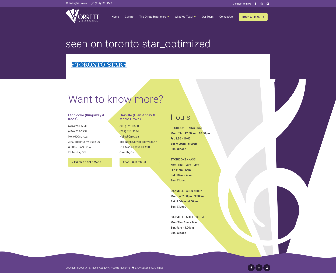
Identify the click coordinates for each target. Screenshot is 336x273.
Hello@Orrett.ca (78, 3)
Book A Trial (251, 17)
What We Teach (184, 16)
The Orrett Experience (152, 16)
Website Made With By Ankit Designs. (132, 267)
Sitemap (158, 267)
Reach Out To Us (134, 162)
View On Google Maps (86, 162)
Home (115, 16)
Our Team (208, 16)
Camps (129, 16)
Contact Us (226, 16)
